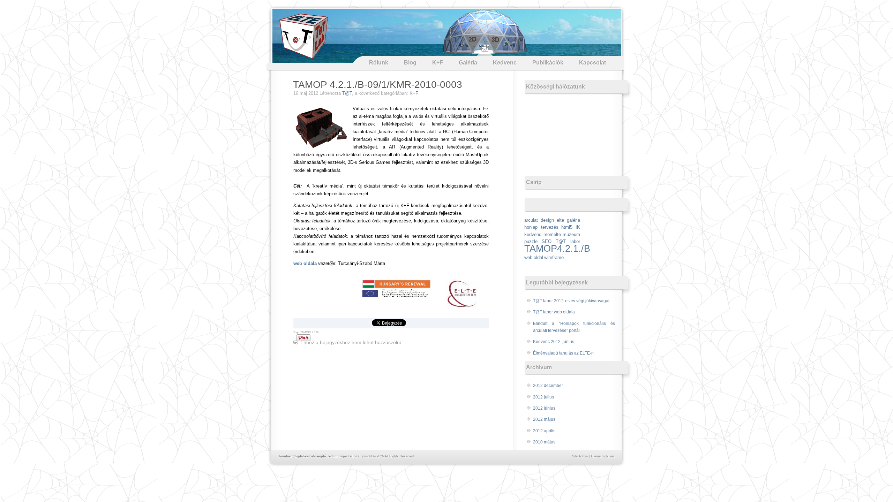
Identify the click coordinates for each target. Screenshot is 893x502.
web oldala (305, 263)
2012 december (548, 385)
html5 (566, 227)
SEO (546, 241)
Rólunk (378, 63)
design (547, 220)
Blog (410, 63)
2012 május (544, 419)
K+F (437, 63)
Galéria (468, 63)
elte (560, 220)
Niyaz (610, 456)
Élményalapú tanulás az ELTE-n (563, 353)
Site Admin (580, 456)
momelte (552, 234)
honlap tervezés (541, 227)
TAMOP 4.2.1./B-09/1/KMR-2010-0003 (377, 84)
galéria (573, 220)
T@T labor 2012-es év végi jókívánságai (571, 300)
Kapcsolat (592, 63)
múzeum (571, 234)
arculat (531, 220)
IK (578, 227)
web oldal (533, 257)
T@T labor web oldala (554, 312)
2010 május (544, 442)
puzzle (531, 241)
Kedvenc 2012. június (553, 341)
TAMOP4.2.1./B (309, 332)
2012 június (544, 408)
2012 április (544, 430)
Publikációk (547, 63)
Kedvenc (505, 63)
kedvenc (532, 234)
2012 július (543, 397)
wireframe (554, 257)
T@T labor (568, 241)
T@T (347, 93)
